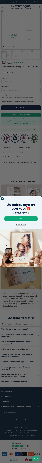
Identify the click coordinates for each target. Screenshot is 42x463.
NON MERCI (21, 225)
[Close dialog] (2, 198)
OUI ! (21, 219)
